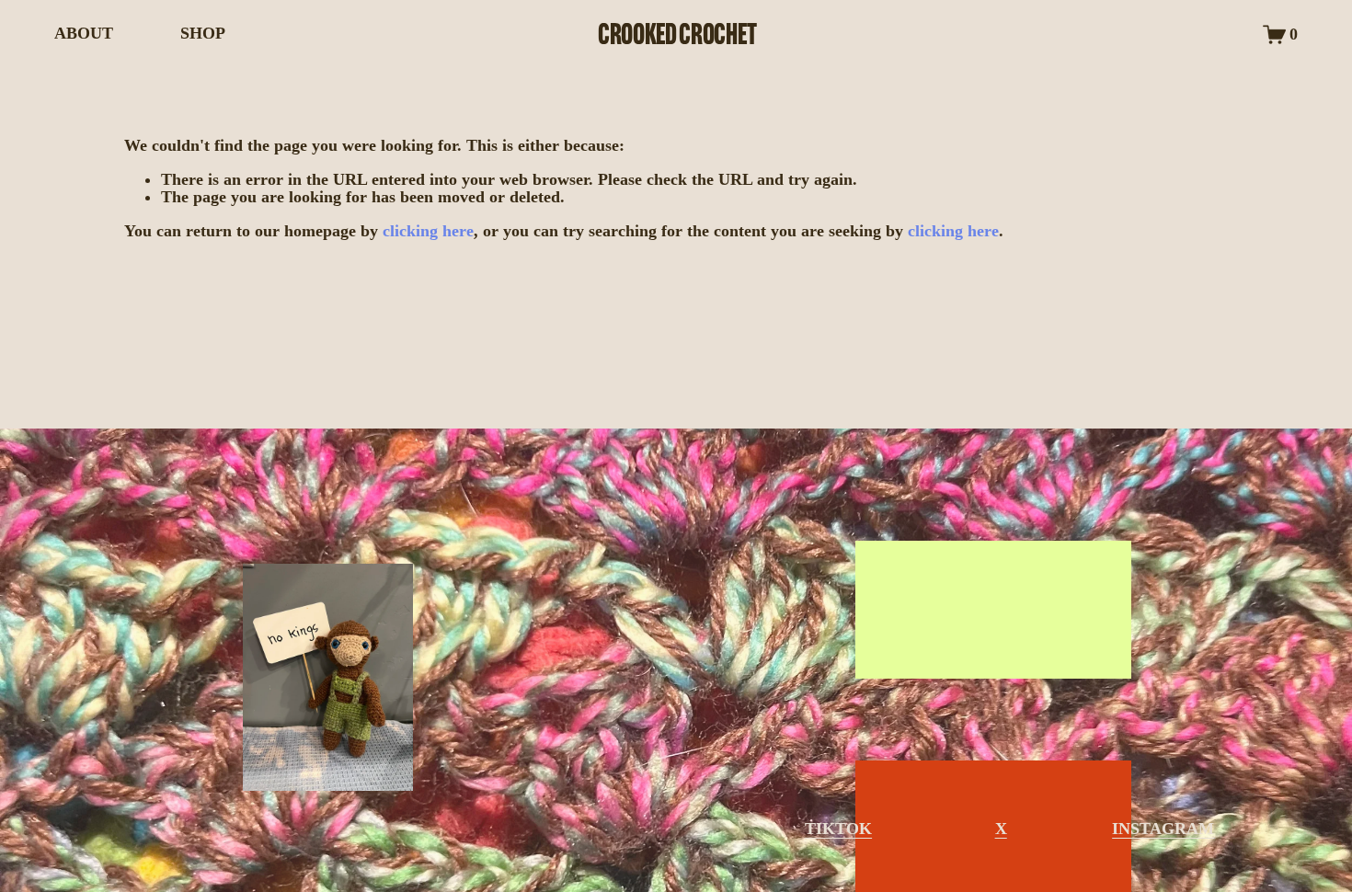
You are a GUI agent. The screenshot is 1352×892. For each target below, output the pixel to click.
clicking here (428, 231)
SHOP (202, 33)
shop (977, 609)
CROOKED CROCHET (677, 34)
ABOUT (83, 33)
